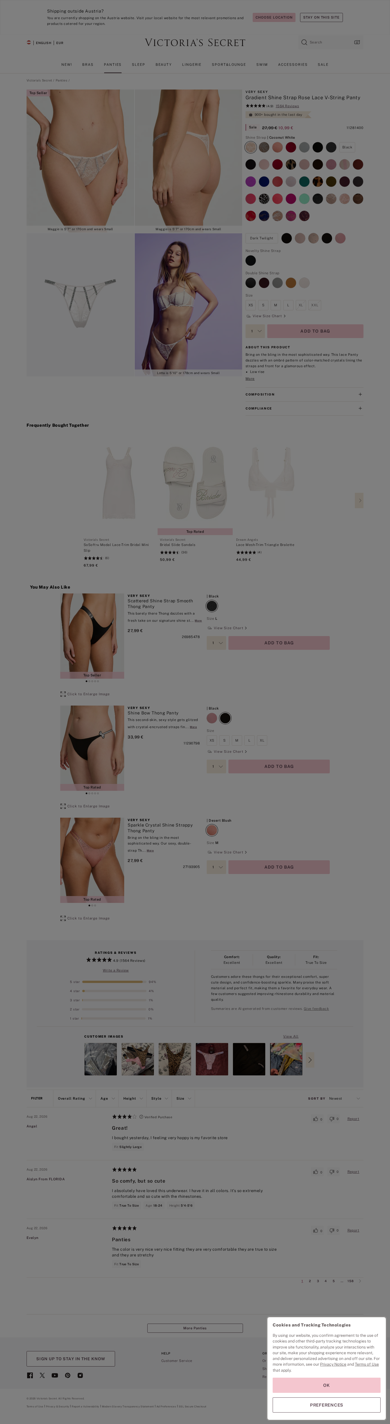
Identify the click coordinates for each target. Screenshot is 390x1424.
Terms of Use (367, 1364)
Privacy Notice (333, 1364)
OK (326, 1385)
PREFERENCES (326, 1405)
